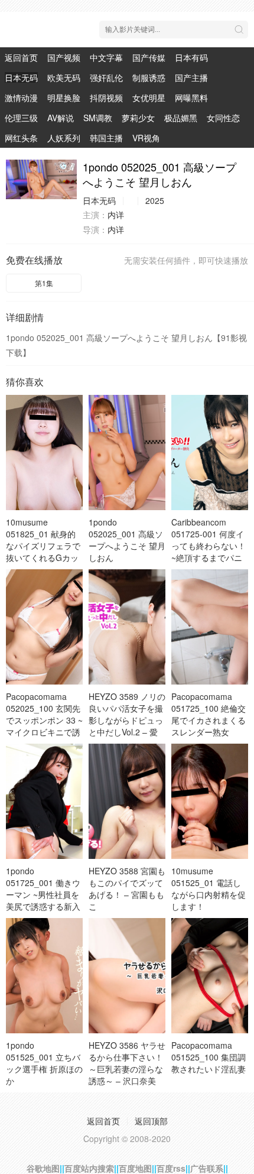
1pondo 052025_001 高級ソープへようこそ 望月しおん (127, 539)
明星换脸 (63, 97)
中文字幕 (106, 57)
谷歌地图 (43, 1168)
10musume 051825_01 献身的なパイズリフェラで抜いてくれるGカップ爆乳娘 (43, 545)
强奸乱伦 (106, 77)
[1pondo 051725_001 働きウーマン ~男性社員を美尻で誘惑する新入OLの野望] (44, 801)
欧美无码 (63, 77)
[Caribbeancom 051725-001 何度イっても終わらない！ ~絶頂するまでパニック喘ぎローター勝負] (209, 452)
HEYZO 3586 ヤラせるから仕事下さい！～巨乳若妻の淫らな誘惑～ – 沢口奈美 (127, 1063)
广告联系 (206, 1168)
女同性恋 (223, 117)
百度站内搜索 (89, 1168)
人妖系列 (63, 137)
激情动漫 (21, 97)
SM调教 (97, 117)
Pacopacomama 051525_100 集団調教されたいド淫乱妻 (208, 1057)
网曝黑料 (191, 97)
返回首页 (21, 57)
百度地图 (135, 1168)
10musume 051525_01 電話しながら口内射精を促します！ (208, 888)
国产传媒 (148, 57)
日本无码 (21, 77)
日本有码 (191, 57)
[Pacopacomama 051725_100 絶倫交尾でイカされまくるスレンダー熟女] (209, 627)
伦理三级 (21, 117)
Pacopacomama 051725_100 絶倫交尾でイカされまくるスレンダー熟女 (208, 714)
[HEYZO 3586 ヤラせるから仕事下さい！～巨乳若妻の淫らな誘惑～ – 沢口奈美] (127, 975)
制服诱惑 (148, 77)
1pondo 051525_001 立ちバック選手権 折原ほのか (44, 1063)
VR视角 (146, 137)
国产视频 (63, 57)
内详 (116, 214)
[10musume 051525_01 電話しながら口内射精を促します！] (209, 801)
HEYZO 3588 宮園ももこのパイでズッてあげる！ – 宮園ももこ (127, 888)
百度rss (171, 1168)
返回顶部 (151, 1121)
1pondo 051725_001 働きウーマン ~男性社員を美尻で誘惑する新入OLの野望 (43, 894)
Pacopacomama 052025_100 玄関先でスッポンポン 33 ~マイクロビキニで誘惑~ (44, 720)
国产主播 (191, 77)
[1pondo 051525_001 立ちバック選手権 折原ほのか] (44, 975)
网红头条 (21, 137)
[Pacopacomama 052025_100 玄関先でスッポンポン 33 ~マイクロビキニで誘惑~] (44, 627)
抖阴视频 (106, 97)
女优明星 (148, 97)
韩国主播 (106, 137)
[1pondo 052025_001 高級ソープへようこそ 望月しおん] (41, 180)
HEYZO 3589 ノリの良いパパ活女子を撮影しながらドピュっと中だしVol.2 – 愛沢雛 (127, 720)
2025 (154, 200)
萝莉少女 (138, 117)
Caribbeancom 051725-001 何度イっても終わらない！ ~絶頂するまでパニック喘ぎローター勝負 (208, 551)
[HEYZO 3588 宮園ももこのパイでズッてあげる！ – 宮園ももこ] (127, 801)
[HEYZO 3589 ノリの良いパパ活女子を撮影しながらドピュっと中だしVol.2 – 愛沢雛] (127, 627)
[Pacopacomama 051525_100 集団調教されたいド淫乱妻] (209, 975)
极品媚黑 (180, 117)
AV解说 (60, 117)
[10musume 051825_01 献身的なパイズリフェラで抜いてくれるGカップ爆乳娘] (44, 452)
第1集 (44, 283)
